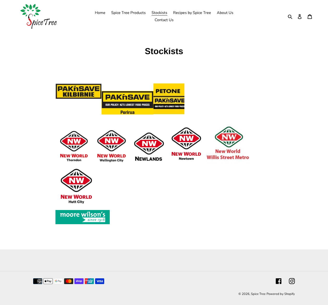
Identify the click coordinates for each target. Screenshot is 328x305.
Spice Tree (258, 294)
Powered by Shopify (281, 294)
